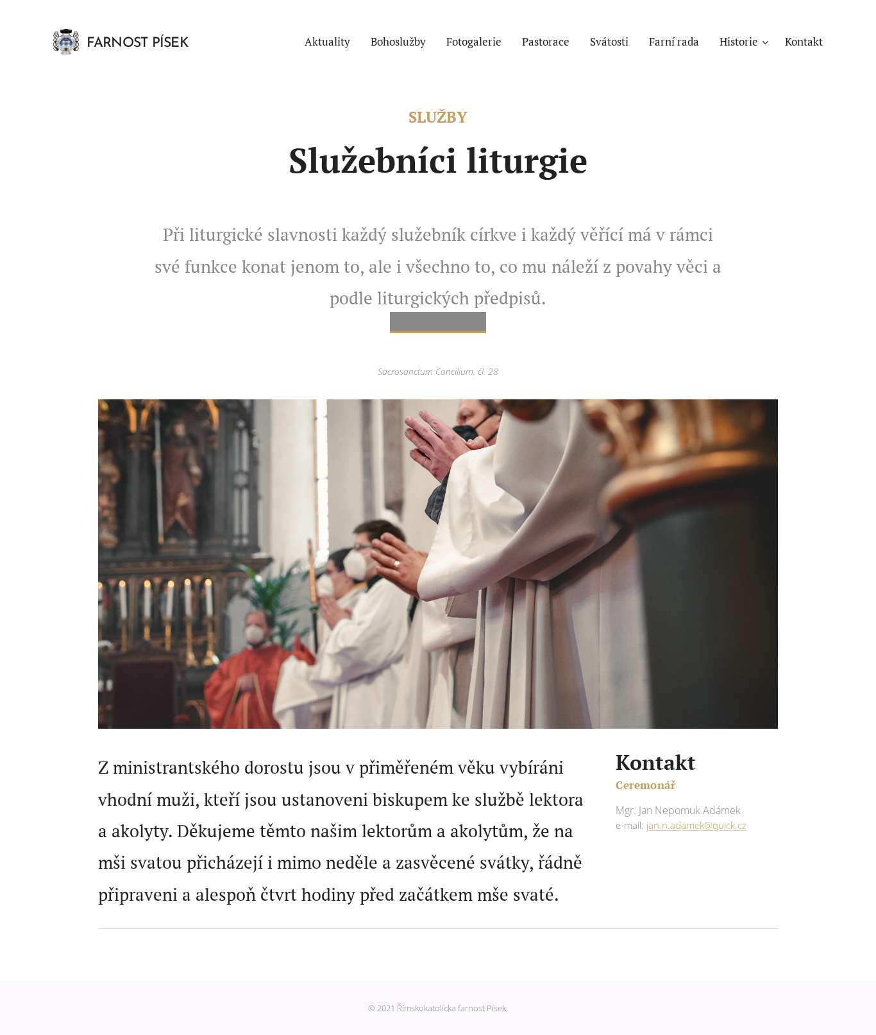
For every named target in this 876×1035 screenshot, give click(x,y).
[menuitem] (330, 42)
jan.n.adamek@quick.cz (696, 825)
